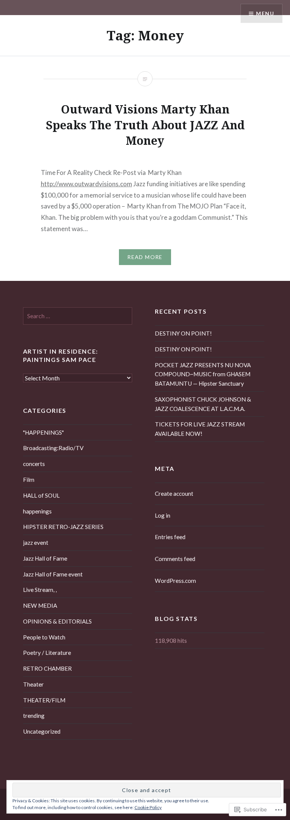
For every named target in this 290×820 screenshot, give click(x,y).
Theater (33, 684)
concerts (34, 463)
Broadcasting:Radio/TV (53, 447)
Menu (265, 13)
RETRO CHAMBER (47, 668)
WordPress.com (175, 580)
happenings (37, 511)
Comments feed (175, 558)
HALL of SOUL (41, 495)
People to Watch (44, 637)
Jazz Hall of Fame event (53, 574)
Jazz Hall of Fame (45, 558)
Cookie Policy (148, 807)
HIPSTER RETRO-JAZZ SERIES (63, 526)
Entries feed (170, 536)
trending (34, 715)
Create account (174, 493)
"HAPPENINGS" (43, 432)
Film (28, 479)
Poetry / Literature (47, 652)
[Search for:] (78, 316)
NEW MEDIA (40, 605)
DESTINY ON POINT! (183, 333)
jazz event (35, 542)
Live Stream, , (40, 589)
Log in (162, 515)
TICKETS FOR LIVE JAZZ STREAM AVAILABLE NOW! (200, 429)
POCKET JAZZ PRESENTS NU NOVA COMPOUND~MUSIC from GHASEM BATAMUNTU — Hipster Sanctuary (203, 374)
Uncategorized (41, 731)
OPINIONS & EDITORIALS (57, 621)
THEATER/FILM (44, 700)
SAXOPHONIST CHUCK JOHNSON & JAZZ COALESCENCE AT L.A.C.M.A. (203, 404)
